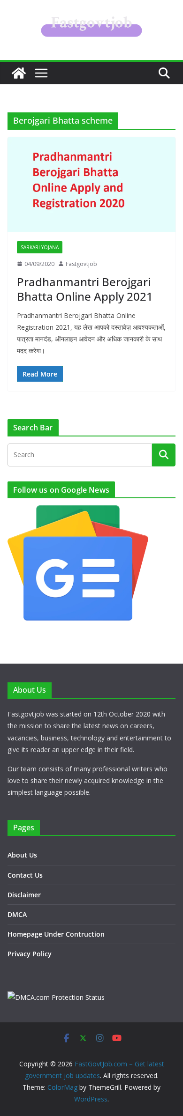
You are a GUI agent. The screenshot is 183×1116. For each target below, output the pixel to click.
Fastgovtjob (81, 264)
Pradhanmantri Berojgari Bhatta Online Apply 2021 (85, 289)
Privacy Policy (30, 953)
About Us (22, 854)
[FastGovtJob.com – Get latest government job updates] (19, 73)
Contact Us (25, 875)
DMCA (17, 914)
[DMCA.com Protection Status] (56, 997)
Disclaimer (24, 894)
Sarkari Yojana (40, 247)
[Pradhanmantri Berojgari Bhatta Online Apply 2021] (91, 184)
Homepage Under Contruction (56, 934)
